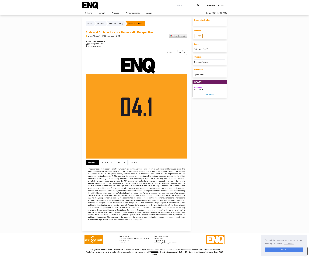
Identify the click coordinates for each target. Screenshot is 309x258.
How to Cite (107, 162)
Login (222, 5)
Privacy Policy (158, 238)
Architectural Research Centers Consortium (121, 250)
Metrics (121, 162)
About (149, 13)
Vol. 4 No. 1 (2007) (116, 24)
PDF (199, 36)
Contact (122, 243)
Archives (115, 13)
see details (210, 94)
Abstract (92, 162)
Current (102, 13)
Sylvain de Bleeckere (96, 41)
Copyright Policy (159, 241)
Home (89, 13)
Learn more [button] (289, 244)
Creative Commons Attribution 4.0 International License (182, 252)
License (134, 162)
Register (211, 5)
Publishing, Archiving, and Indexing (165, 243)
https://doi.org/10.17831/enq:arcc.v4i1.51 (103, 36)
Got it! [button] (284, 250)
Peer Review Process (161, 236)
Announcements (133, 13)
